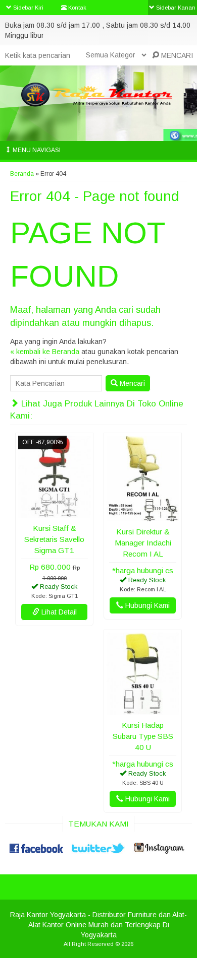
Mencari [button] (131, 383)
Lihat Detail (58, 612)
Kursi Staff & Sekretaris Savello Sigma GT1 (54, 539)
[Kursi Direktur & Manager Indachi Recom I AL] (143, 516)
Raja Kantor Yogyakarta (48, 915)
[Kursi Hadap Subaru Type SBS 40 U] (143, 710)
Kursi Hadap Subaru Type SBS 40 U (143, 736)
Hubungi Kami (146, 605)
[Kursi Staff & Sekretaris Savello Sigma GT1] (54, 513)
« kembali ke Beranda (44, 352)
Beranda (22, 173)
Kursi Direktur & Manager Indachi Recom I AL (143, 542)
